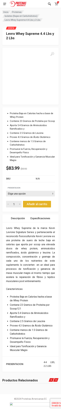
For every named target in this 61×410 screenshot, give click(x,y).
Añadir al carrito (37, 204)
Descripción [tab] (18, 218)
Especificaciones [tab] (40, 218)
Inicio (5, 12)
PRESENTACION (14, 188)
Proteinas (17, 12)
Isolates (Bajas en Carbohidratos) (21, 16)
